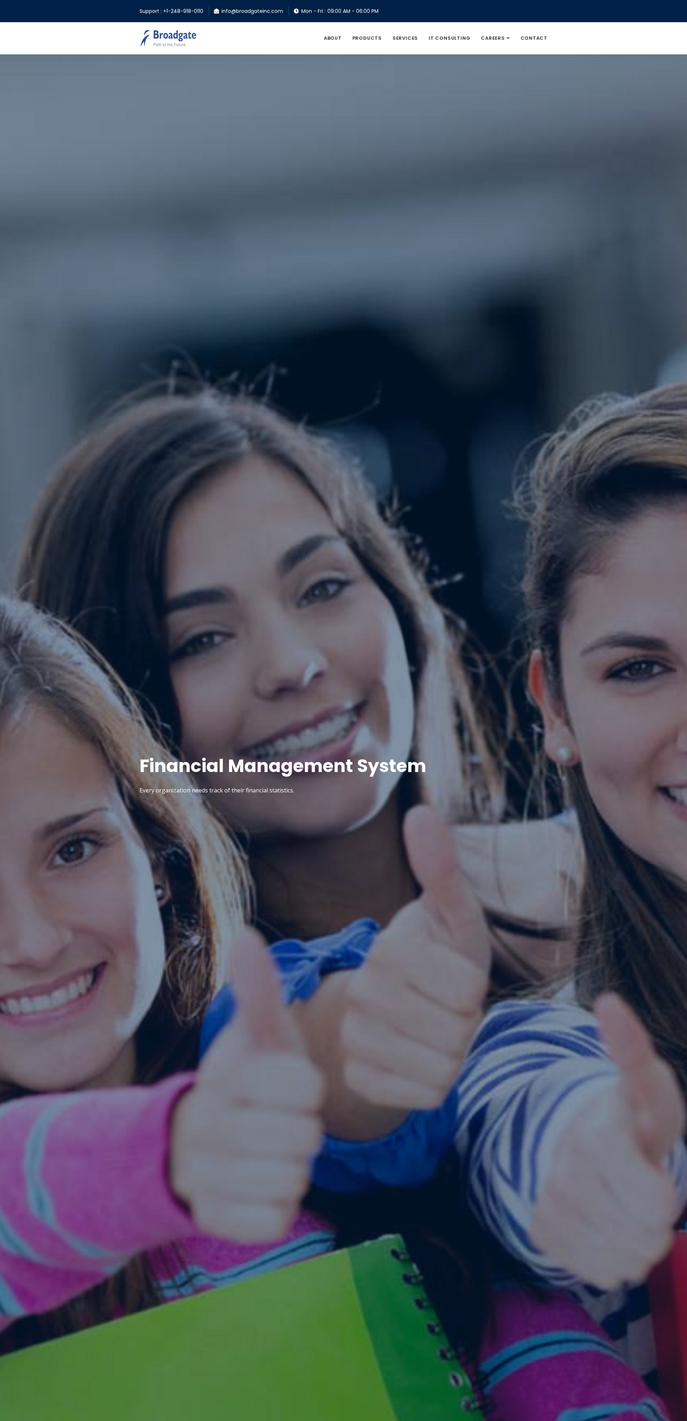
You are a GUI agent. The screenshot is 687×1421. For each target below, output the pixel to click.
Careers (493, 38)
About (333, 38)
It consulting (449, 38)
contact (534, 38)
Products (367, 38)
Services (405, 38)
